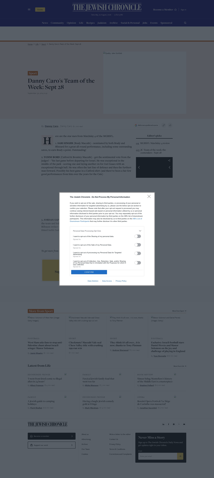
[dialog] (107, 239)
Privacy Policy (121, 281)
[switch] (137, 236)
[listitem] (107, 231)
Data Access (107, 281)
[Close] (149, 197)
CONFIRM (89, 272)
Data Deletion (93, 281)
